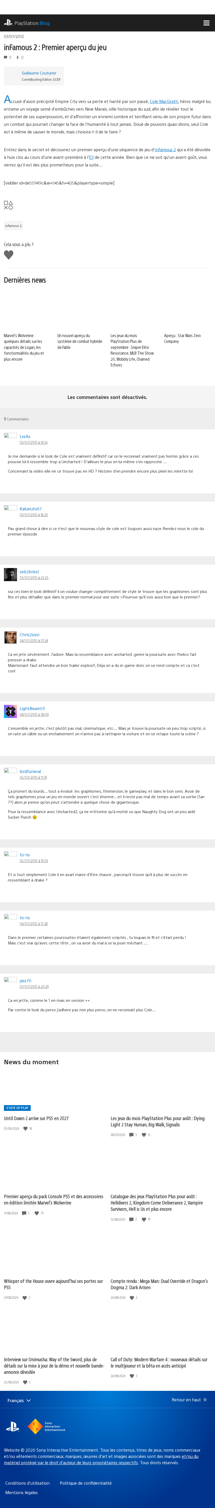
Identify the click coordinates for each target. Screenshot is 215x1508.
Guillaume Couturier (39, 72)
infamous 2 (13, 226)
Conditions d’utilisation (27, 1483)
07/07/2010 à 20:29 (34, 986)
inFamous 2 (165, 149)
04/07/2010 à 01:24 (34, 640)
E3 (91, 157)
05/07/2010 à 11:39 (33, 777)
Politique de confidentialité (86, 1483)
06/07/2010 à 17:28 (34, 923)
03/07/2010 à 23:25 (34, 577)
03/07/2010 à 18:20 (34, 514)
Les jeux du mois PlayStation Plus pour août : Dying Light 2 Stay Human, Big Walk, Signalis (158, 1121)
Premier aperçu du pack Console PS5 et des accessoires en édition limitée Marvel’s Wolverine (53, 1199)
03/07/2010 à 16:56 (33, 442)
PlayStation (32, 23)
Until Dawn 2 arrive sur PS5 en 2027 (36, 1118)
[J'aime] (26, 1128)
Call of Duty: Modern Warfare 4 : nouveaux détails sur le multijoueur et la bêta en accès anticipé (159, 1362)
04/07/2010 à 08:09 (34, 714)
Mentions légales (21, 1492)
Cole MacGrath (164, 101)
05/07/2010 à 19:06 (34, 860)
